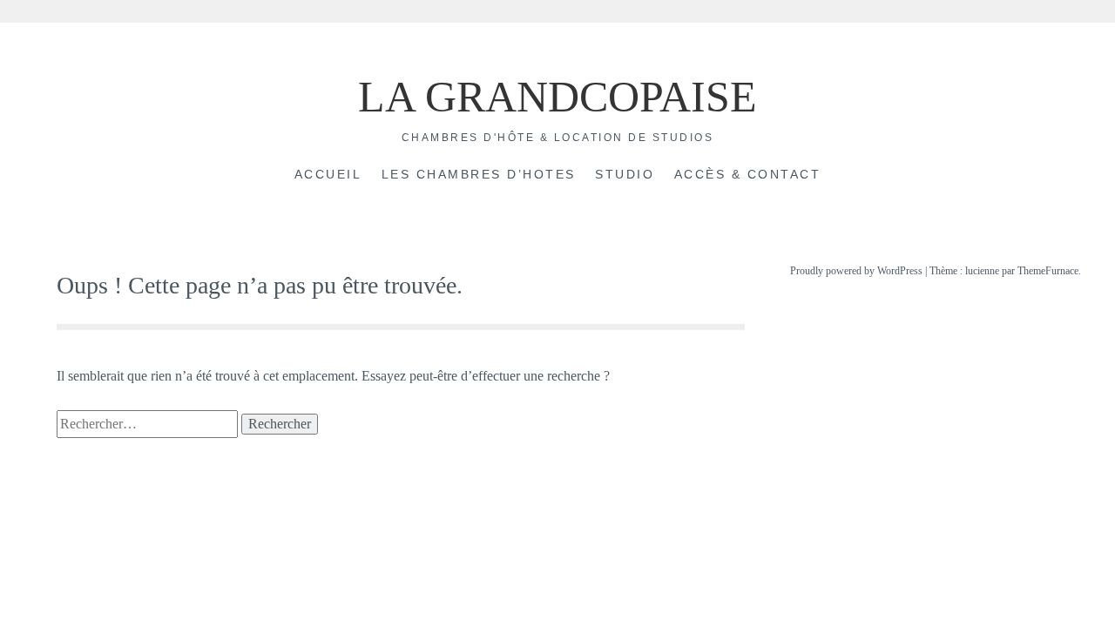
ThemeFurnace (1047, 271)
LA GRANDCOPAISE (557, 96)
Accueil (328, 174)
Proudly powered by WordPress (856, 271)
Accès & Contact (747, 174)
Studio (624, 174)
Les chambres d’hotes (479, 174)
